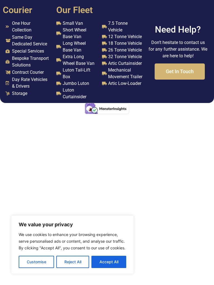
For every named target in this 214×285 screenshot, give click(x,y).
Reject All (72, 261)
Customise (36, 261)
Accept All (108, 261)
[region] (72, 244)
